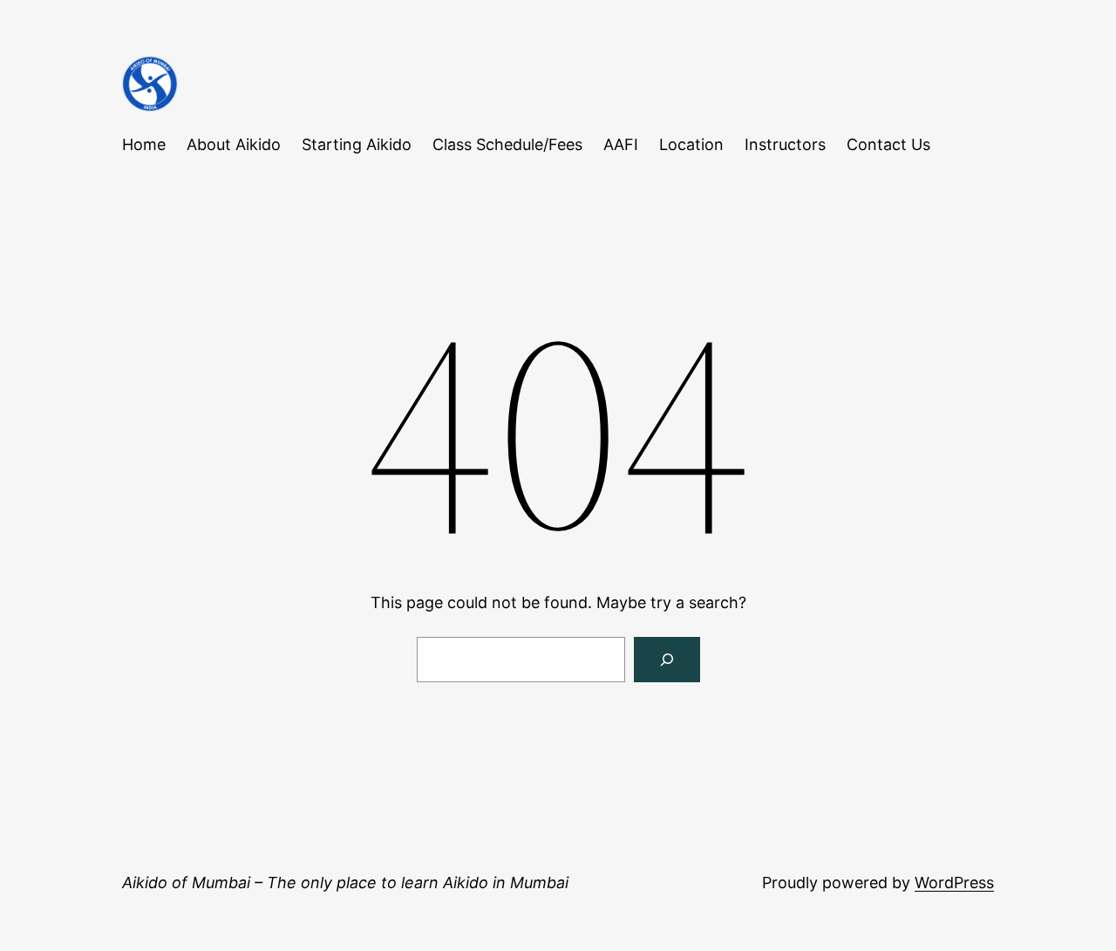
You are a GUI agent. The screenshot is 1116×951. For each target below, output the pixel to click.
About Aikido (234, 144)
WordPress (954, 882)
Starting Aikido (357, 144)
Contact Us (888, 144)
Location (691, 144)
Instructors (785, 144)
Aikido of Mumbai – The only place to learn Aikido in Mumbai (345, 882)
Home (144, 144)
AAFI (620, 144)
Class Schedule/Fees (507, 144)
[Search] (667, 659)
